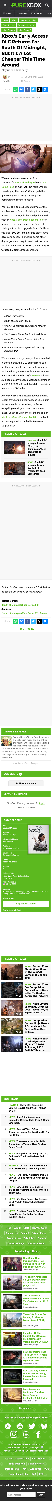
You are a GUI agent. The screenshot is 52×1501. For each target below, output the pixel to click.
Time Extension (17, 1463)
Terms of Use (14, 1238)
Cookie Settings (16, 1243)
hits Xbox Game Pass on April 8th (19, 417)
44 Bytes (36, 1447)
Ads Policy (29, 1238)
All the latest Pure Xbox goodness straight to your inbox (26, 1487)
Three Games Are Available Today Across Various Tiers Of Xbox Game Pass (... (27, 1144)
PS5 (4, 841)
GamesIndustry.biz (18, 1474)
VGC (46, 1469)
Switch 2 (10, 841)
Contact (25, 1233)
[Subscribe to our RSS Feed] (7, 1427)
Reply (35, 763)
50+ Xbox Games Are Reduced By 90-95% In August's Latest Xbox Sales (28, 1202)
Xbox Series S (25, 30)
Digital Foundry (36, 1463)
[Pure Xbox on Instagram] (14, 1435)
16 (32, 629)
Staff (26, 1228)
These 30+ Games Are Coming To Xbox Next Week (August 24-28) (27, 1108)
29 (19, 977)
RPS (41, 1474)
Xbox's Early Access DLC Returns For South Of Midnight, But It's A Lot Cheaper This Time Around (24, 50)
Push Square (38, 1458)
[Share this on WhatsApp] (15, 89)
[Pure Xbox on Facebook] (38, 1435)
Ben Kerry (8, 81)
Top (9, 1228)
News (5, 20)
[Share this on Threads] (39, 89)
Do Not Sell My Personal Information (31, 1451)
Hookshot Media (22, 1444)
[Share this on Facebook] (27, 89)
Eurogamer (35, 1469)
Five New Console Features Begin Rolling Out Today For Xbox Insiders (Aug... (27, 1214)
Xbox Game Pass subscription (26, 219)
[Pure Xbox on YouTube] (20, 1427)
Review (24, 613)
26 (19, 995)
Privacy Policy (39, 1233)
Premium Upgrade (26, 25)
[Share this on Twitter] (33, 89)
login (42, 803)
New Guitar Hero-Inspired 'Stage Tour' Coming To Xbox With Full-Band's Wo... (29, 1190)
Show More (25, 1408)
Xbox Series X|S (9, 835)
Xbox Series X (9, 30)
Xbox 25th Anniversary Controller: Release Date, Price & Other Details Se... (29, 1120)
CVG (33, 1474)
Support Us (12, 1233)
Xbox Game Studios (11, 848)
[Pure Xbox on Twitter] (32, 1427)
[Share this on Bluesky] (21, 89)
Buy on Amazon (25, 903)
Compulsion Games (11, 855)
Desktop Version (35, 1243)
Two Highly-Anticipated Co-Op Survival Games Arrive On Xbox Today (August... (28, 1178)
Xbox (14, 20)
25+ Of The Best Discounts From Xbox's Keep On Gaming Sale (28, 1167)
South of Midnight (24, 182)
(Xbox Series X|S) (20, 605)
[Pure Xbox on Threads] (26, 1435)
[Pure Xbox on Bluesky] (44, 1427)
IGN (24, 1469)
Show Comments (27, 783)
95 (19, 1032)
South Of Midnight (28, 20)
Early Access (8, 25)
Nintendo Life (22, 1458)
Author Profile (21, 763)
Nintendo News (11, 1469)
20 (19, 1050)
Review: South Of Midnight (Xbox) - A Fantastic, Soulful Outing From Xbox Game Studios (25, 892)
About (17, 1228)
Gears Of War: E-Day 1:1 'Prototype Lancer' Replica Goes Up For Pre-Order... (29, 1132)
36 (19, 1014)
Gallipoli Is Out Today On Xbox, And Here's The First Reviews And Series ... (28, 1156)
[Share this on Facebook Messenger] (45, 89)
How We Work (39, 1228)
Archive (42, 1238)
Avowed (35, 375)
